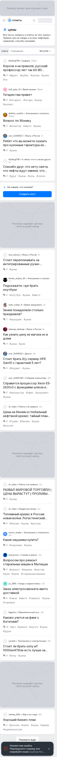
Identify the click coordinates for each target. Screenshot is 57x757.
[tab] (4, 51)
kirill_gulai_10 (14, 89)
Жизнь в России (32, 136)
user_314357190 (16, 378)
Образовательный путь (28, 612)
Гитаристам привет (17, 95)
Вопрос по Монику (17, 120)
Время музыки (29, 89)
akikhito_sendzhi (16, 113)
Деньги (28, 353)
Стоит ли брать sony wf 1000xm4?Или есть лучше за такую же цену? (24, 650)
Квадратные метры (27, 509)
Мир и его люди (30, 714)
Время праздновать (33, 305)
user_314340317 (16, 136)
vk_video (12, 407)
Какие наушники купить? (20, 540)
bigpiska (12, 612)
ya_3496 (12, 584)
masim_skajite (15, 532)
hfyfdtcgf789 (14, 61)
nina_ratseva (14, 255)
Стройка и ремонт (29, 555)
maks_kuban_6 (15, 305)
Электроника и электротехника (40, 113)
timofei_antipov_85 (17, 278)
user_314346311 (16, 353)
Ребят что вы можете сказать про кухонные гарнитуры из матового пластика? (25, 145)
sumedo (12, 641)
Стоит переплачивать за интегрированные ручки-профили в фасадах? (21, 264)
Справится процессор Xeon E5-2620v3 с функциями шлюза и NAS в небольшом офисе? (27, 387)
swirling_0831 (14, 714)
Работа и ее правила (28, 407)
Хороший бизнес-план (19, 720)
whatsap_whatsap (16, 329)
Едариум (26, 61)
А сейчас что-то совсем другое (36, 159)
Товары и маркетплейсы (29, 584)
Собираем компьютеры (35, 378)
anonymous (14, 555)
